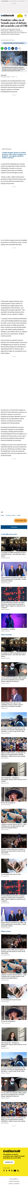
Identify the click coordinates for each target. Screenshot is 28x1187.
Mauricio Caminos (5, 609)
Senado (19, 515)
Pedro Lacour (4, 708)
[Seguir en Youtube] (15, 1170)
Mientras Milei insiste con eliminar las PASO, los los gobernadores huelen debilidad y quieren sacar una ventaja (13, 754)
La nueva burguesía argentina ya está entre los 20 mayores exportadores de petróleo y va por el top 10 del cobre (13, 729)
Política (2, 515)
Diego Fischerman (5, 631)
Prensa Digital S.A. (14, 1179)
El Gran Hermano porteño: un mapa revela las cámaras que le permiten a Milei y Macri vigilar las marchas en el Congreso (13, 605)
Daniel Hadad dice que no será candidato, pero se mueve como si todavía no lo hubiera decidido (12, 704)
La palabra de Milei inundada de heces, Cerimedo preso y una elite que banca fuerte (13, 554)
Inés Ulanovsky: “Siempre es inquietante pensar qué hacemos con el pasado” (13, 779)
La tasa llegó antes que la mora (11, 874)
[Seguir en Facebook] (6, 1170)
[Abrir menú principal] (25, 15)
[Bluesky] (9, 48)
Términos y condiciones (14, 1183)
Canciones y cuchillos (8, 629)
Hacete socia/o (20, 15)
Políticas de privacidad (14, 1181)
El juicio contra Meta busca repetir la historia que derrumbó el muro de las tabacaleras (13, 851)
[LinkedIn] (16, 48)
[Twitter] (12, 48)
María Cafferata (4, 758)
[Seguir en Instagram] (12, 1171)
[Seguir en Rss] (18, 1171)
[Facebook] (5, 48)
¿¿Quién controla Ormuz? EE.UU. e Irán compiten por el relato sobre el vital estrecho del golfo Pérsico (13, 826)
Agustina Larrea (5, 783)
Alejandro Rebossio (5, 582)
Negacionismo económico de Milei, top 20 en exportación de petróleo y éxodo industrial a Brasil (13, 579)
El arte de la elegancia (8, 803)
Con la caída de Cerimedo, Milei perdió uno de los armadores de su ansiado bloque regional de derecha (13, 679)
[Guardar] (19, 48)
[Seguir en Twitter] (4, 1171)
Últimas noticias (6, 931)
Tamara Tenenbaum (5, 804)
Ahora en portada (6, 634)
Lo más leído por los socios (9, 534)
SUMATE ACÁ (9, 1162)
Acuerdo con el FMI (10, 515)
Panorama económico (13, 1)
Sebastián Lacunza (5, 557)
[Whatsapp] (2, 48)
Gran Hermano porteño (20, 1)
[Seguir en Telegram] (9, 1171)
